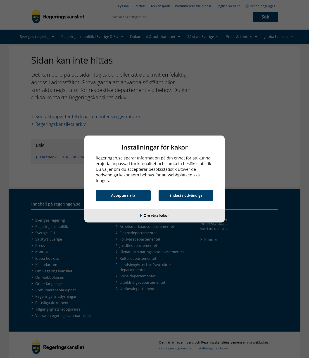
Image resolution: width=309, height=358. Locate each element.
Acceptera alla (123, 195)
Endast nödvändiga (185, 195)
